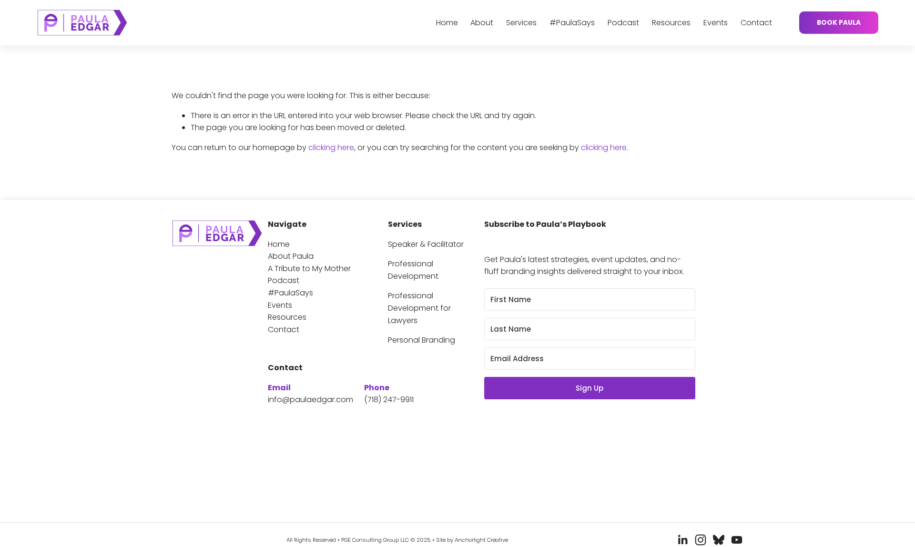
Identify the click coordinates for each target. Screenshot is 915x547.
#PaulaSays (572, 22)
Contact (756, 22)
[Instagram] (700, 540)
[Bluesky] (718, 540)
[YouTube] (736, 540)
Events (715, 22)
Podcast (623, 22)
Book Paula (839, 22)
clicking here (331, 147)
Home (447, 22)
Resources (671, 22)
